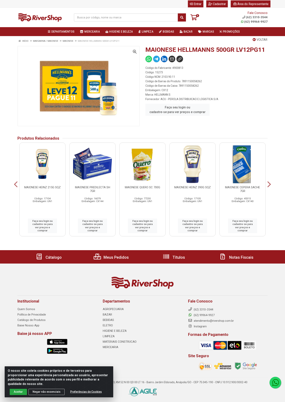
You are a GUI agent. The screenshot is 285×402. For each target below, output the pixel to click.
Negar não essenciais (46, 391)
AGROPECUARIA (113, 309)
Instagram (200, 326)
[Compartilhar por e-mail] (172, 59)
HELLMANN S (162, 94)
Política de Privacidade (31, 314)
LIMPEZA (109, 336)
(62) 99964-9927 (256, 21)
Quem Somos (26, 309)
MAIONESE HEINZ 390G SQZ (192, 187)
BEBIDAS (108, 320)
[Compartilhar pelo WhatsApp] (148, 59)
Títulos (178, 257)
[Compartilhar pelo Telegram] (156, 59)
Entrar (197, 4)
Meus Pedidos (116, 257)
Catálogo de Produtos (31, 320)
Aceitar (18, 391)
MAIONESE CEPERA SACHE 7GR (242, 189)
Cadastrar (219, 4)
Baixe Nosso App (28, 325)
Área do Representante (253, 4)
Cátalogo (53, 257)
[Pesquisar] (182, 17)
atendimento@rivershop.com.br (213, 320)
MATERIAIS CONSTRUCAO (119, 341)
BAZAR (107, 314)
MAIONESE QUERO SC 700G (142, 187)
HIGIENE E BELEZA (115, 331)
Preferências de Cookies (86, 391)
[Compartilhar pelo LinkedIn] (164, 59)
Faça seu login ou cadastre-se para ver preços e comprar (177, 109)
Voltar (261, 39)
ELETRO (108, 325)
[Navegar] (16, 184)
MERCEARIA (110, 347)
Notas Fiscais (240, 257)
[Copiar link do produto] (179, 59)
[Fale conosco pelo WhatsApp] (275, 382)
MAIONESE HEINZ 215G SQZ (42, 187)
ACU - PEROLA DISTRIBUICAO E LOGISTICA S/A (189, 99)
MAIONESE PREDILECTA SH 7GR (92, 189)
